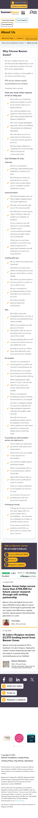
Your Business (6, 24)
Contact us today (18, 6)
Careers (20, 38)
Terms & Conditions (9, 758)
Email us (12, 560)
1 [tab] (14, 746)
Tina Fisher (15, 621)
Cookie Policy (23, 758)
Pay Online (19, 761)
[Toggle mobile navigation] (35, 12)
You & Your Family (8, 20)
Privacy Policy (7, 761)
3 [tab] (21, 746)
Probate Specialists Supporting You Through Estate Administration (23, 667)
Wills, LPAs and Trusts (18, 624)
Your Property (21, 20)
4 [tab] (24, 746)
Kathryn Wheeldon (18, 661)
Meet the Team (8, 38)
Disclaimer (29, 761)
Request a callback (17, 565)
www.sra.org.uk (19, 800)
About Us (8, 32)
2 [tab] (17, 746)
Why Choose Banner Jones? (13, 43)
